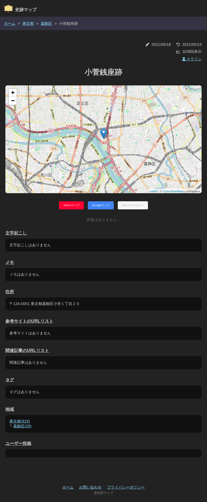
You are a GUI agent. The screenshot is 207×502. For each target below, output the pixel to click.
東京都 (28, 23)
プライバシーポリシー (126, 487)
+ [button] (13, 92)
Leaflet (153, 191)
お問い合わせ (90, 487)
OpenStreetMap (173, 191)
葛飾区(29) (22, 426)
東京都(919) (19, 421)
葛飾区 (46, 23)
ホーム (9, 23)
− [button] (13, 100)
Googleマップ (100, 205)
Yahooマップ (71, 205)
